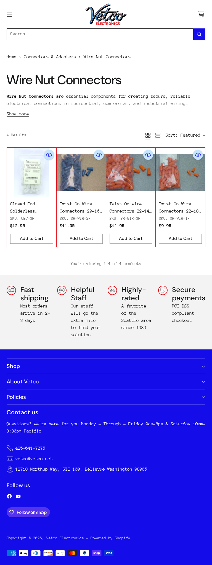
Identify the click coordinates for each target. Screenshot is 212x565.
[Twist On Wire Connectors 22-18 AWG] (180, 172)
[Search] (199, 34)
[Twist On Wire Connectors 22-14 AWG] (131, 172)
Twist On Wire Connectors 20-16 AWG (80, 211)
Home (12, 56)
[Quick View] (49, 155)
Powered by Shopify (110, 538)
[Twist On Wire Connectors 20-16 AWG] (81, 172)
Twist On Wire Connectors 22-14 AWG (129, 211)
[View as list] (158, 135)
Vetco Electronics (65, 538)
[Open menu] (9, 14)
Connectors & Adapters (50, 56)
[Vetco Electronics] (106, 14)
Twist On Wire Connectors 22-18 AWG (179, 211)
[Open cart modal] (200, 14)
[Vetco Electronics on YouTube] (18, 497)
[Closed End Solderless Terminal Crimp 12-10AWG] (31, 172)
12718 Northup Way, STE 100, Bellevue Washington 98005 (81, 469)
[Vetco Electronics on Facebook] (9, 497)
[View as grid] (148, 135)
